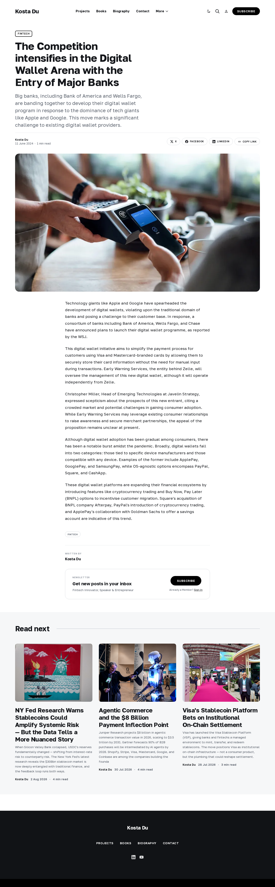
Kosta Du (27, 11)
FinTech (24, 33)
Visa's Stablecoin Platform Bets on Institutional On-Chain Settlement (220, 717)
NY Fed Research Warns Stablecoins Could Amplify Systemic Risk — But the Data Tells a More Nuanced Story (49, 725)
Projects (83, 11)
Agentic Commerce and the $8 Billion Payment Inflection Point (133, 717)
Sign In (198, 589)
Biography (121, 11)
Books (101, 11)
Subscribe (246, 11)
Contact (142, 11)
